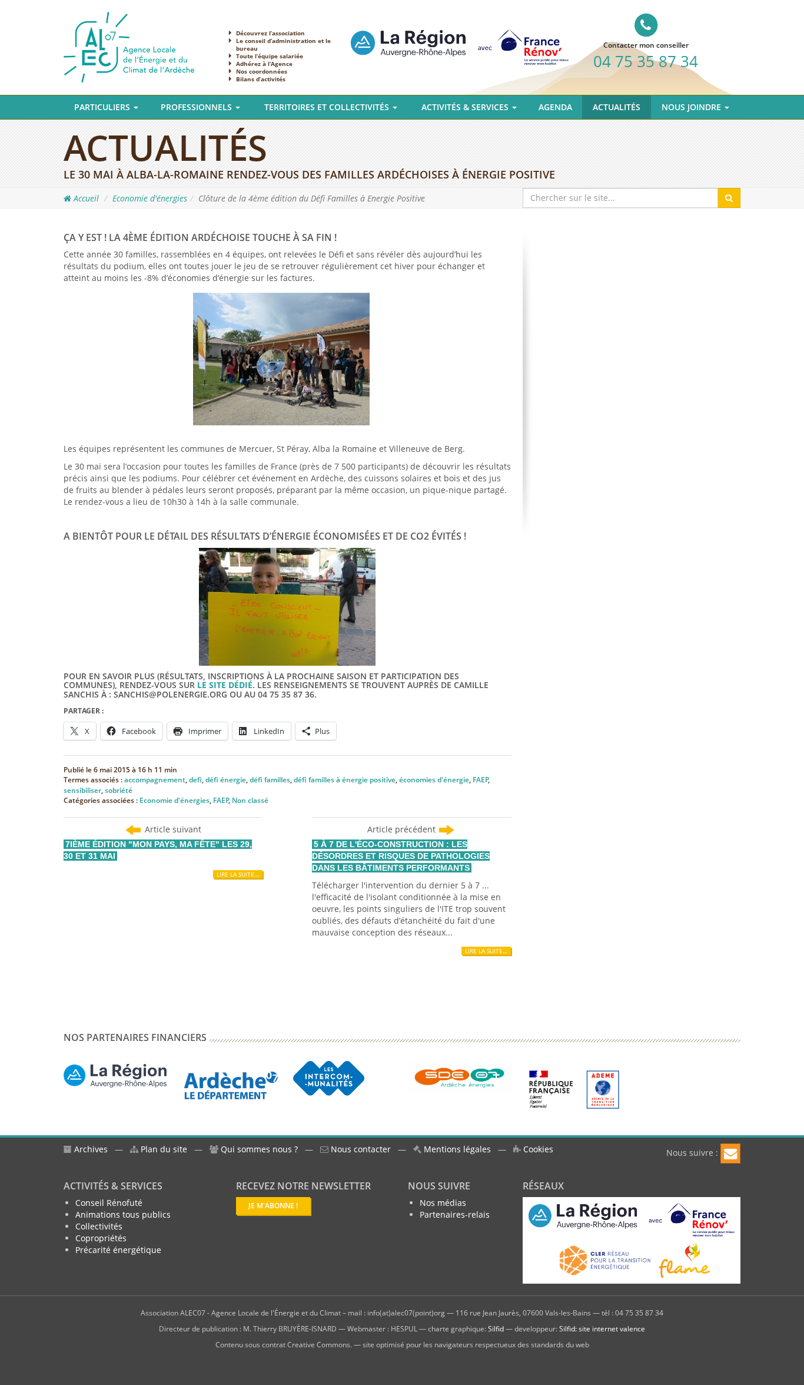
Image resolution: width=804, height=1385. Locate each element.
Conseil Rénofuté (108, 1202)
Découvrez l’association (270, 33)
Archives (90, 1149)
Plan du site (162, 1149)
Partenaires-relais (455, 1214)
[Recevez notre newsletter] (730, 1153)
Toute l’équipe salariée (269, 56)
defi (195, 780)
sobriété (118, 790)
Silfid (496, 1329)
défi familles (270, 780)
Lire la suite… (238, 874)
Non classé (250, 800)
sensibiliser (82, 790)
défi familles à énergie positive (345, 780)
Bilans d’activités (260, 79)
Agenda (555, 107)
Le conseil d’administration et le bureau (283, 44)
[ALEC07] (129, 46)
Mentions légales (456, 1149)
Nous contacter (359, 1149)
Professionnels (197, 107)
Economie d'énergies (149, 198)
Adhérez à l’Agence (264, 64)
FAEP (481, 780)
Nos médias (443, 1202)
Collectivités (98, 1226)
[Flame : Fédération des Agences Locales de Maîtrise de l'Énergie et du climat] (684, 1259)
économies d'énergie (434, 780)
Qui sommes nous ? (259, 1149)
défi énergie (225, 780)
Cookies (537, 1149)
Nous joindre (692, 107)
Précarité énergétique (118, 1249)
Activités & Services (466, 107)
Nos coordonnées (261, 71)
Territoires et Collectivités (327, 107)
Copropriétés (101, 1238)
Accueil (85, 198)
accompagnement (154, 780)
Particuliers (103, 107)
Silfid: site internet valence (602, 1329)
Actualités (616, 107)
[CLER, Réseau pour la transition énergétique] (606, 1259)
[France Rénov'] (460, 37)
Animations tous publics (123, 1214)
